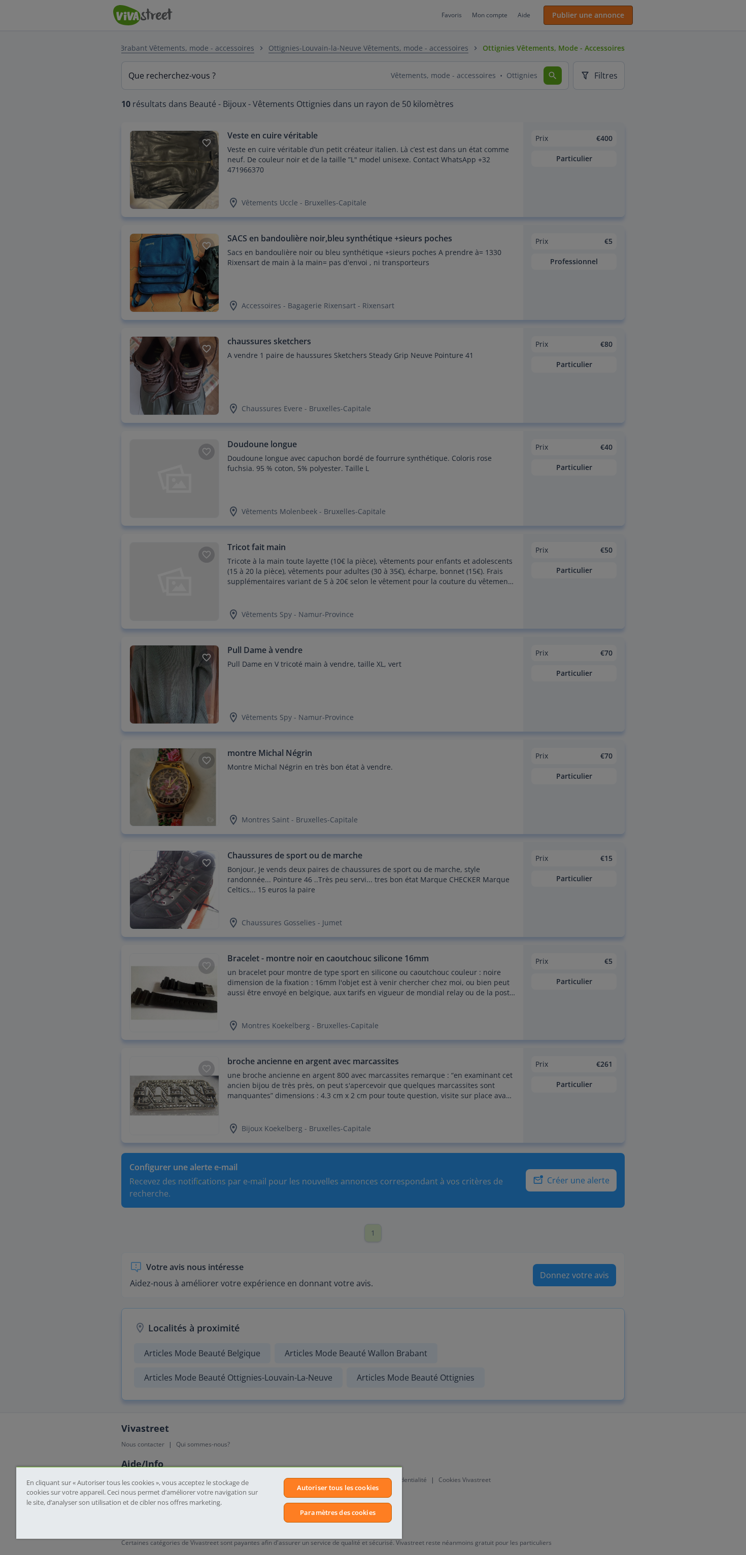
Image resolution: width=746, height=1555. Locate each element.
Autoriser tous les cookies (338, 1487)
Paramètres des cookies (338, 1512)
